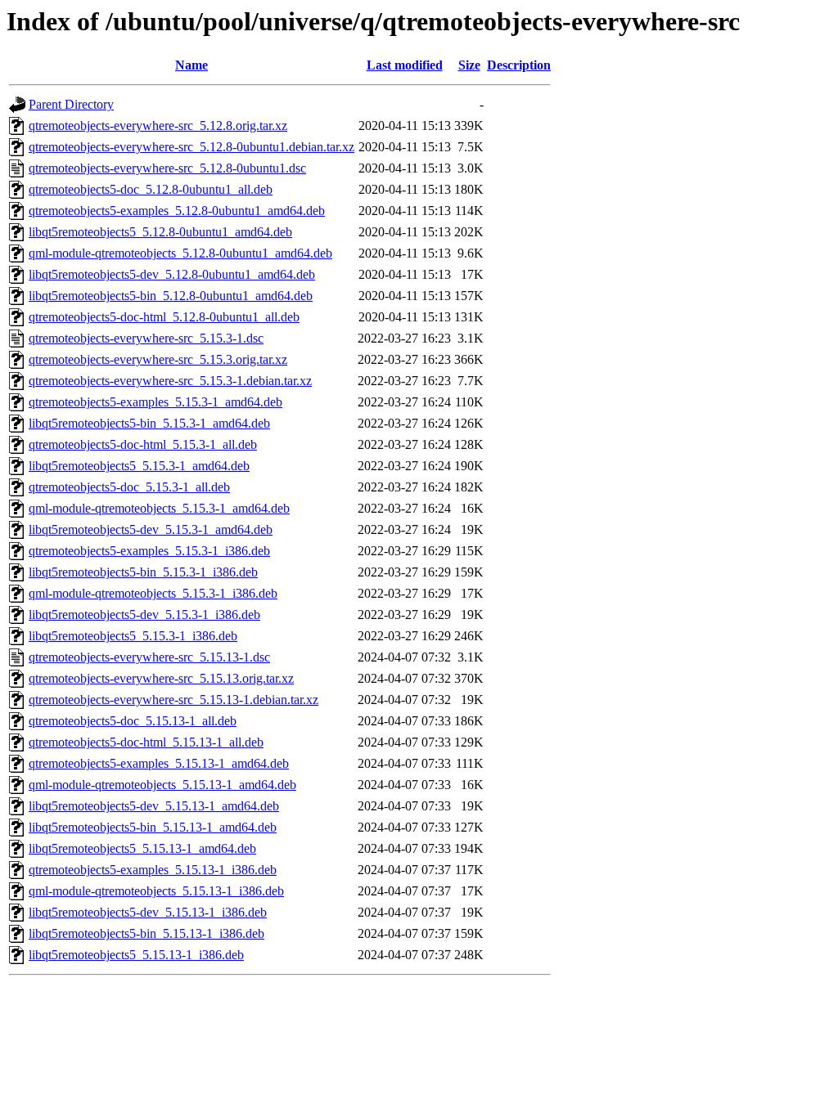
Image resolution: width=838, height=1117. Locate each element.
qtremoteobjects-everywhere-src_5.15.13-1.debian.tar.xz (173, 700)
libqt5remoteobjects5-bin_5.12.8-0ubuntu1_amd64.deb (171, 296)
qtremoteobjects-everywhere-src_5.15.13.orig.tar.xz (161, 678)
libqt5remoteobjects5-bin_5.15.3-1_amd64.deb (149, 423)
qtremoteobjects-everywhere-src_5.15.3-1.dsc (146, 338)
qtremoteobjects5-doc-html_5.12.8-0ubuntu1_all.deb (164, 317)
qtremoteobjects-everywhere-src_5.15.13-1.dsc (149, 657)
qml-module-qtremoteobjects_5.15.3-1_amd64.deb (159, 508)
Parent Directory (71, 104)
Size (469, 65)
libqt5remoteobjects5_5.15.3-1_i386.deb (133, 636)
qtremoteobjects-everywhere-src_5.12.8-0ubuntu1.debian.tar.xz (191, 147)
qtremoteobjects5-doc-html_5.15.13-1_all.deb (146, 742)
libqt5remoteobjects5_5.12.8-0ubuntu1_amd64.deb (160, 232)
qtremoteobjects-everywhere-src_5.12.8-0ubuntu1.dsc (167, 168)
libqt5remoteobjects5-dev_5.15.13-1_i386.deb (148, 912)
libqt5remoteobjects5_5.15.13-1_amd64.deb (142, 848)
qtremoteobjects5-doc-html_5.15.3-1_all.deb (143, 444)
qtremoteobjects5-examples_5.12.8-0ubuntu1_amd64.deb (177, 211)
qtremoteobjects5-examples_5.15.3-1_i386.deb (149, 551)
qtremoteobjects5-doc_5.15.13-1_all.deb (133, 721)
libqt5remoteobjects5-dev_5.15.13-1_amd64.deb (154, 806)
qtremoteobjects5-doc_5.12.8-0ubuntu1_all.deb (151, 189)
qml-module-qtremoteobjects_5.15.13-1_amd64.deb (162, 785)
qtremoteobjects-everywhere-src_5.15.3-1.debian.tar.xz (170, 381)
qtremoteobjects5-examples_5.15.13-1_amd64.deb (159, 763)
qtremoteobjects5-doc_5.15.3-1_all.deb (129, 487)
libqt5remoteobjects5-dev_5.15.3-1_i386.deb (144, 614)
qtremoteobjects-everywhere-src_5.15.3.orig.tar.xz (158, 359)
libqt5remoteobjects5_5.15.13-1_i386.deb (136, 955)
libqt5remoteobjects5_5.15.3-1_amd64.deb (139, 466)
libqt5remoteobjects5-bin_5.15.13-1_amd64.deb (153, 827)
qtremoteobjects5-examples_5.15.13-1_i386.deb (153, 870)
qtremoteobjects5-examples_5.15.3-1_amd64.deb (155, 402)
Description (519, 65)
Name (191, 65)
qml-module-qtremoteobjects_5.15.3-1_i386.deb (153, 593)
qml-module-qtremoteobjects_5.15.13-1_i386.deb (156, 891)
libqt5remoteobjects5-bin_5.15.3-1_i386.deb (143, 572)
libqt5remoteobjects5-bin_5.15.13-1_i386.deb (146, 933)
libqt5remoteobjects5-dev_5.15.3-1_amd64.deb (151, 529)
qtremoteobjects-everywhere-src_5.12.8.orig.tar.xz (158, 125)
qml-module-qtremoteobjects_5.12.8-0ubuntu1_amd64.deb (180, 253)
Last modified (405, 65)
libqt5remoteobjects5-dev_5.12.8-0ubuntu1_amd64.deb (172, 274)
